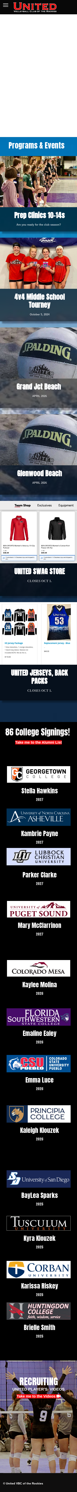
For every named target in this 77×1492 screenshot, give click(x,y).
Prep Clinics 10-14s (39, 215)
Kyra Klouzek (39, 1238)
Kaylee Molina (39, 984)
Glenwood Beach (39, 473)
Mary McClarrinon (39, 925)
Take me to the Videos (36, 1396)
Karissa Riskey (39, 1286)
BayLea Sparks (39, 1195)
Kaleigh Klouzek (39, 1130)
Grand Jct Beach (40, 386)
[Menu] (5, 5)
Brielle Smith (39, 1327)
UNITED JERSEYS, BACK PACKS (39, 677)
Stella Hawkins (39, 790)
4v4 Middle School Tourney (39, 301)
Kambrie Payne (39, 833)
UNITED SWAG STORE (39, 571)
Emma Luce (39, 1080)
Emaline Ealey (39, 1033)
